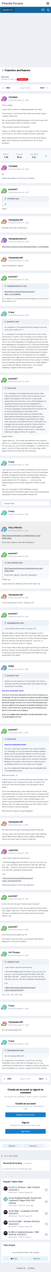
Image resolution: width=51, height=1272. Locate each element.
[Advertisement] (25, 39)
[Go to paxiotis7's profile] (4, 190)
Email (15, 1259)
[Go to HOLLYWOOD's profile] (4, 529)
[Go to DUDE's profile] (4, 667)
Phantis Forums (12, 3)
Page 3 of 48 (25, 88)
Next (42, 88)
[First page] (3, 88)
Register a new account (25, 1115)
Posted (18, 100)
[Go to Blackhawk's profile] (5, 1188)
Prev (8, 88)
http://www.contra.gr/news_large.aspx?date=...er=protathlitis (25, 247)
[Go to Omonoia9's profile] (5, 1199)
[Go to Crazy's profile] (4, 313)
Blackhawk (13, 1192)
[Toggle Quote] (5, 199)
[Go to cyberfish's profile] (4, 851)
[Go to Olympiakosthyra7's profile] (4, 240)
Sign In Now (25, 1131)
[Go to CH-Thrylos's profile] (4, 954)
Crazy (6, 77)
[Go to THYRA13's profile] (4, 98)
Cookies (31, 1268)
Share (12, 1146)
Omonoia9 (13, 1205)
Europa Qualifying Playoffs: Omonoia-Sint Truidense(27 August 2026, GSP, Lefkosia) (25, 1200)
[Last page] (48, 88)
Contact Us (20, 1268)
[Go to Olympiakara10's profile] (4, 221)
